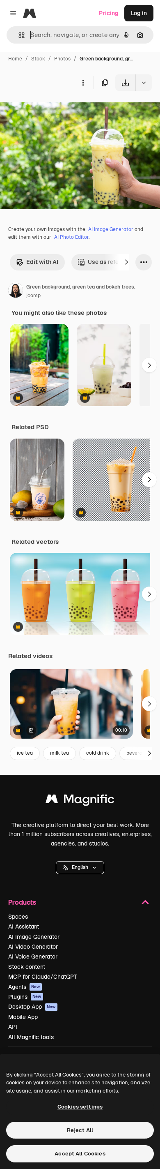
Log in (139, 13)
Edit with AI (42, 262)
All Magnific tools (31, 1037)
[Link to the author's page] (15, 291)
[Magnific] (80, 801)
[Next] (126, 262)
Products (22, 902)
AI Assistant (23, 926)
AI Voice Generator (32, 956)
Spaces (18, 916)
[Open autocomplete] (18, 35)
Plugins (24, 996)
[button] (80, 867)
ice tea (25, 753)
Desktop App (32, 1006)
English (80, 867)
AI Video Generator (33, 946)
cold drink (97, 753)
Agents (24, 987)
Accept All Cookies (80, 1153)
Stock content (26, 966)
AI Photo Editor (71, 237)
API (12, 1026)
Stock (38, 58)
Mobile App (23, 1017)
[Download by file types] (143, 82)
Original (52, 110)
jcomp (33, 295)
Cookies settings (80, 1106)
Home (15, 58)
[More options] (83, 82)
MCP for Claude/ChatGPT (42, 976)
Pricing (109, 13)
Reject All (80, 1130)
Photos (62, 58)
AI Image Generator (110, 229)
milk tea (59, 753)
